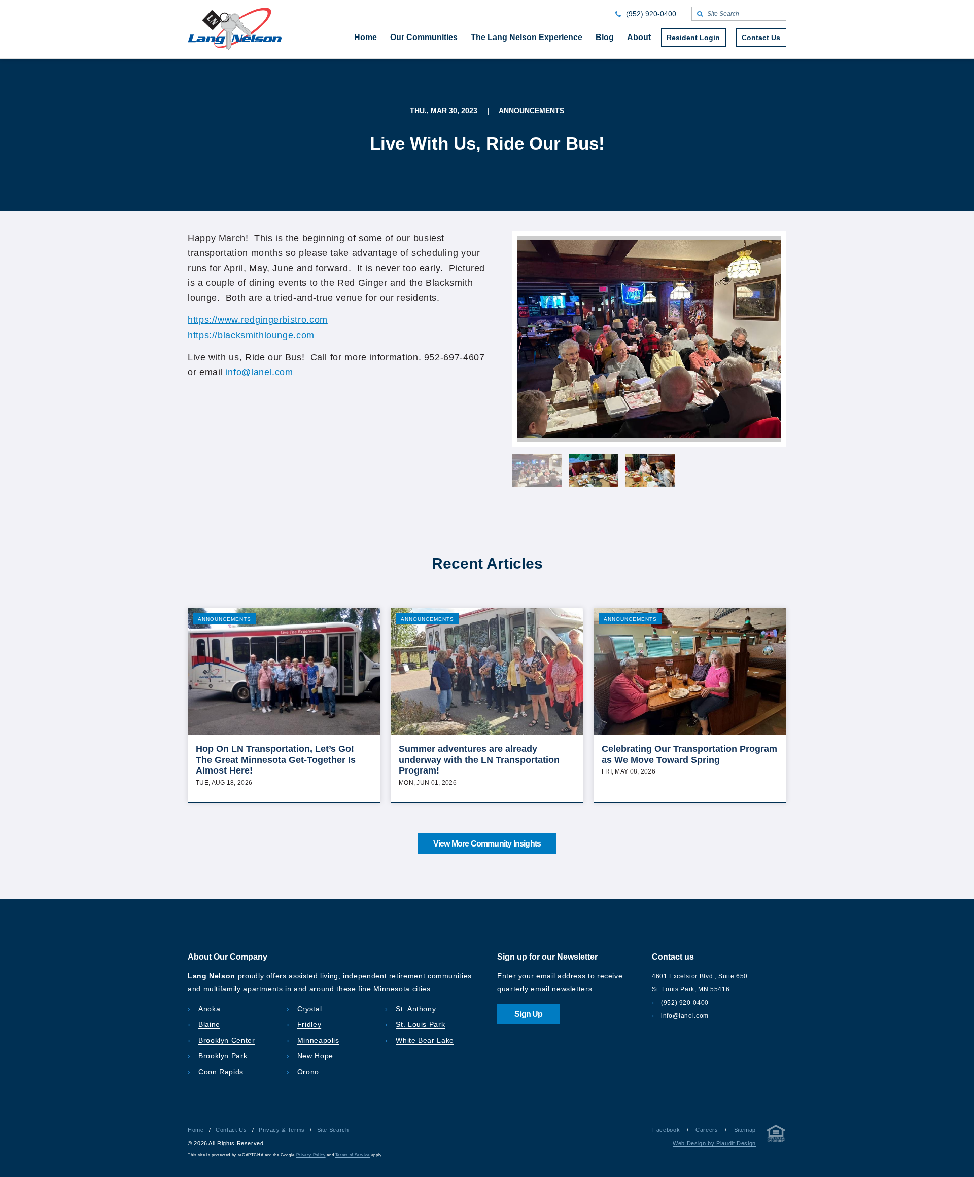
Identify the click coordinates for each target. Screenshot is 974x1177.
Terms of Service (352, 1155)
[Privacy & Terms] (776, 1135)
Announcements (224, 619)
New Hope (315, 1056)
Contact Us (231, 1130)
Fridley (309, 1024)
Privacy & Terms (282, 1130)
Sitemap (745, 1130)
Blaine (209, 1024)
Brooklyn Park (222, 1056)
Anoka (209, 1009)
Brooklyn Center (226, 1040)
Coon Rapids (221, 1072)
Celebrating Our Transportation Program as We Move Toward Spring (689, 754)
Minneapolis (318, 1040)
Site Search (333, 1130)
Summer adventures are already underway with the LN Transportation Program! (479, 760)
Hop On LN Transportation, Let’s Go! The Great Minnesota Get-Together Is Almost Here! (276, 760)
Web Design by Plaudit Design (714, 1143)
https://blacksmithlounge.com (251, 335)
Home (196, 1130)
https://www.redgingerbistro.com (258, 320)
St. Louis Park (420, 1024)
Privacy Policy (311, 1155)
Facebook (666, 1130)
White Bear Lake (425, 1040)
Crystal (309, 1009)
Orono (308, 1072)
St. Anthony (416, 1009)
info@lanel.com (259, 372)
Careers (706, 1130)
